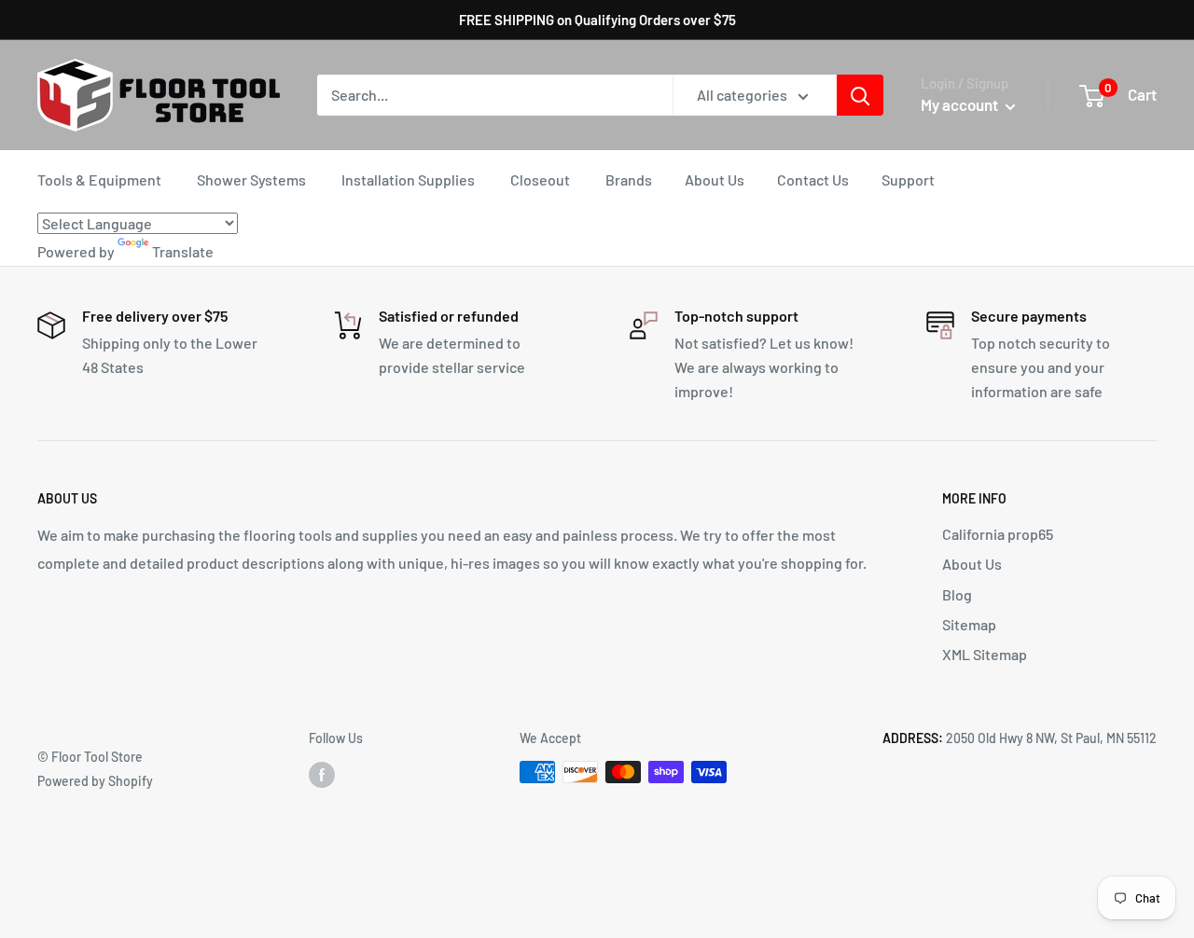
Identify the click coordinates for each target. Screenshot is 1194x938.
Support (908, 179)
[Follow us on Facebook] (322, 774)
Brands (628, 179)
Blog (957, 594)
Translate (183, 251)
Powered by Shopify (95, 781)
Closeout (540, 179)
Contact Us (813, 179)
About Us (714, 179)
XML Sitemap (984, 654)
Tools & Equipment (99, 179)
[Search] (860, 95)
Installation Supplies (408, 179)
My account (961, 104)
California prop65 (997, 534)
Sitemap (969, 624)
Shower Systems (251, 179)
